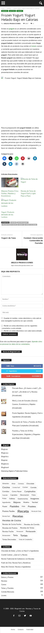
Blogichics (5, 456)
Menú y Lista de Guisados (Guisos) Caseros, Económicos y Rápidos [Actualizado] (24, 404)
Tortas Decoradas (9, 539)
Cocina (6, 487)
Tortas (24, 535)
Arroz (13, 484)
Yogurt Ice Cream (30, 224)
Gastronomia (23, 499)
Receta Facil (6, 516)
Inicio (2, 8)
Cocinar (25, 487)
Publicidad (29, 629)
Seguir (38, 371)
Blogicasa (4, 453)
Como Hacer (17, 491)
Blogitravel (5, 467)
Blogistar (4, 460)
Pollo (23, 506)
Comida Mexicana (7, 592)
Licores (3, 595)
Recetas (17, 516)
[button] (40, 3)
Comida (33, 487)
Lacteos (12, 11)
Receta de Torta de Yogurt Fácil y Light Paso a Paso (28, 193)
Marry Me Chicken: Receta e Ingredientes (16, 567)
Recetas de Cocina (11, 520)
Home (13, 629)
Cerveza (21, 484)
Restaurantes (6, 535)
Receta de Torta (36, 511)
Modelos (26, 502)
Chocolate (30, 484)
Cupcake (5, 495)
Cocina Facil (16, 487)
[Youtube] (30, 616)
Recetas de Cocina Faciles (11, 524)
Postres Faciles (8, 511)
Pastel (4, 506)
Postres (32, 506)
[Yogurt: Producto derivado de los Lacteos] (9, 203)
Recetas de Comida (31, 524)
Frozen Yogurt (23, 222)
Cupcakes (13, 495)
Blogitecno (5, 464)
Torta (15, 535)
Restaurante (31, 531)
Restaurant (19, 531)
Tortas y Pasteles (7, 588)
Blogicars (4, 449)
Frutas (4, 498)
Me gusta (37, 366)
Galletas (12, 499)
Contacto (21, 629)
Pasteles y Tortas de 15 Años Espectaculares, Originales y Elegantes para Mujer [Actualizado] (26, 434)
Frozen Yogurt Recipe (9, 224)
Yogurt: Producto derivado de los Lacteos (7, 214)
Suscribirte (36, 376)
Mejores (17, 502)
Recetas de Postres (9, 528)
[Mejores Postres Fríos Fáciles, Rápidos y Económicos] (9, 182)
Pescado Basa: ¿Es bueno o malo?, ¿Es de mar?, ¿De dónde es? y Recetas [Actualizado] (26, 391)
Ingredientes (6, 502)
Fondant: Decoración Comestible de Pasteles (33, 240)
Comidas (5, 491)
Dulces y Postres (7, 577)
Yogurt (19, 11)
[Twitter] (25, 616)
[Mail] (19, 616)
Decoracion (24, 495)
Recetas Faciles (8, 531)
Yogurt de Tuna (8, 238)
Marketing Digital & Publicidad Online (14, 471)
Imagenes (34, 499)
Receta (23, 511)
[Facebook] (14, 616)
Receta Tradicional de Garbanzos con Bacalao (17, 559)
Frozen (13, 222)
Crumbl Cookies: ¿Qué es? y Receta (14, 555)
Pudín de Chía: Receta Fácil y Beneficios (16, 563)
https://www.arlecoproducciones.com (22, 265)
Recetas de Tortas (27, 528)
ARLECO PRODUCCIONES (12, 23)
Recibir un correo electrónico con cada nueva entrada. (23, 331)
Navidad (35, 502)
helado (33, 46)
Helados (9, 8)
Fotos (34, 495)
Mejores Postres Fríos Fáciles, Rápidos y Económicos (9, 193)
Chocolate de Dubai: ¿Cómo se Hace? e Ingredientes (20, 551)
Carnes (3, 584)
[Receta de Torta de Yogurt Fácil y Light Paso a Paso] (29, 182)
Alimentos (5, 483)
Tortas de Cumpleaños (25, 539)
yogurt (11, 29)
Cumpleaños (29, 491)
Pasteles (14, 506)
